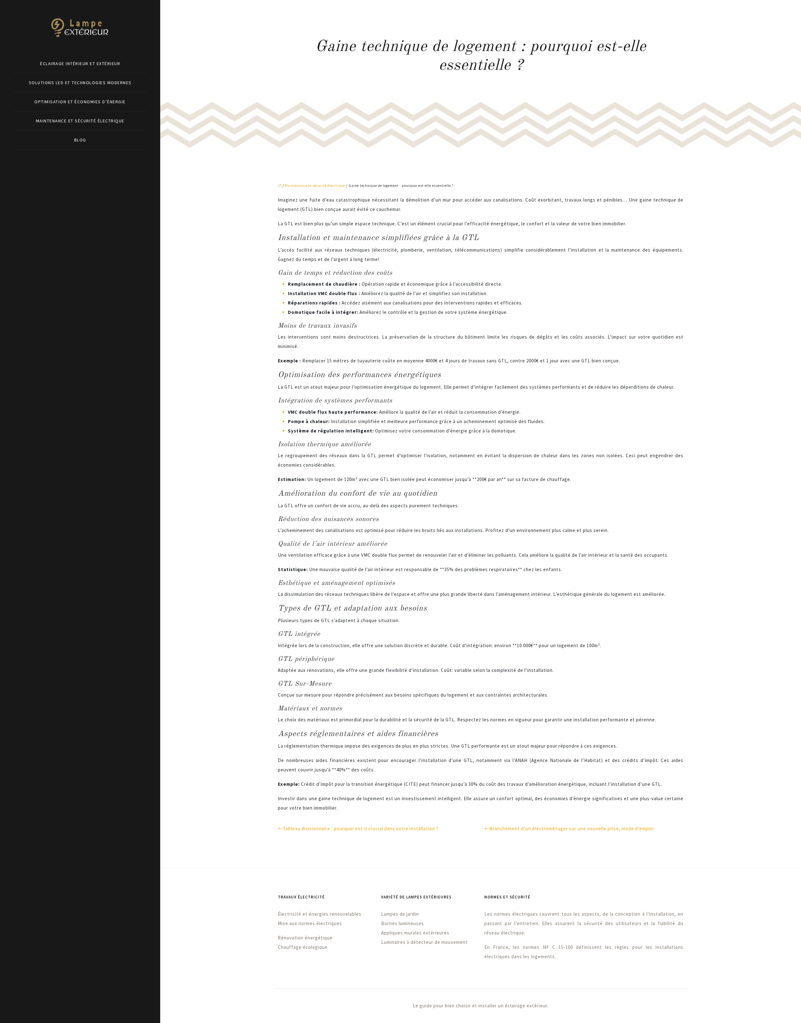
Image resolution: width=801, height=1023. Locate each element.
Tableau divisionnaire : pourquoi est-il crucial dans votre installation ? (360, 828)
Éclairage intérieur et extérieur (80, 63)
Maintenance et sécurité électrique (80, 121)
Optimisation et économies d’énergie (80, 102)
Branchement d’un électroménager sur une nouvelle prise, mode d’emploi (571, 828)
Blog (80, 140)
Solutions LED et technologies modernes (80, 82)
